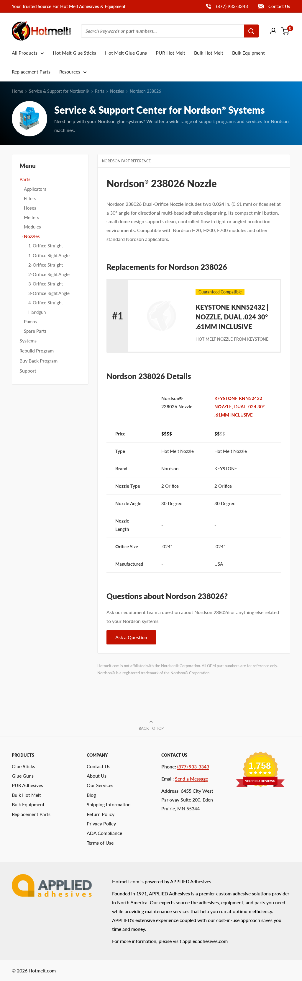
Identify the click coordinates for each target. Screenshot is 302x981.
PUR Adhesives (27, 785)
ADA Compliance (104, 833)
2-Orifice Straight (45, 264)
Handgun (37, 312)
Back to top (151, 728)
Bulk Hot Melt (208, 53)
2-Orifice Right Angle (49, 274)
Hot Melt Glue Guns (126, 53)
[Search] (251, 31)
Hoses (30, 207)
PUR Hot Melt (170, 53)
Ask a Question (131, 637)
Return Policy (100, 814)
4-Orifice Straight (45, 302)
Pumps (30, 321)
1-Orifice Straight (45, 245)
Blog (91, 795)
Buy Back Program (38, 360)
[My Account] (273, 31)
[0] (285, 31)
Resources (69, 71)
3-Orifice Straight (45, 283)
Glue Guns (23, 775)
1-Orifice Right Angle (49, 255)
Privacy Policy (101, 823)
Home (17, 91)
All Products (24, 53)
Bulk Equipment (248, 53)
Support (27, 370)
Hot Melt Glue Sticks (74, 53)
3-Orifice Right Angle (49, 293)
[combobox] (162, 31)
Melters (31, 217)
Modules (32, 226)
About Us (96, 775)
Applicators (35, 189)
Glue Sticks (23, 766)
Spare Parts (35, 331)
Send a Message (191, 778)
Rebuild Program (36, 350)
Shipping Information (109, 804)
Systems (28, 340)
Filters (30, 198)
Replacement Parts (31, 71)
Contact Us (278, 6)
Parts (99, 91)
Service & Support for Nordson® (59, 91)
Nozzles (117, 91)
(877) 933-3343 (226, 6)
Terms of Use (100, 842)
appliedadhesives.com (205, 941)
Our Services (100, 785)
